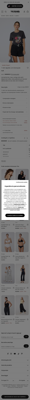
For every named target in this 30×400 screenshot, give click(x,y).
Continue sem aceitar (21, 182)
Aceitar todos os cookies (15, 215)
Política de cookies (19, 204)
